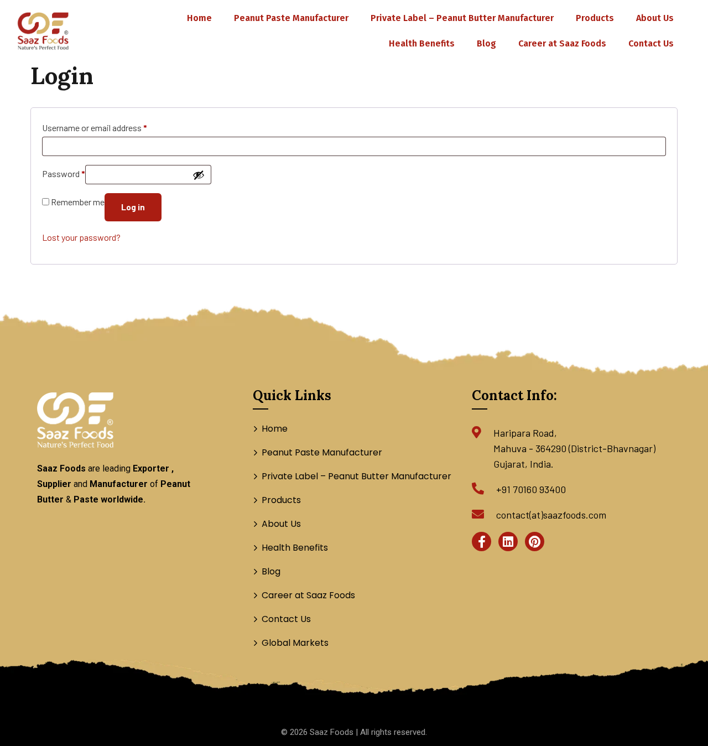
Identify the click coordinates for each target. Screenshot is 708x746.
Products (595, 18)
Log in (133, 207)
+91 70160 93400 (531, 489)
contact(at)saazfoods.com (551, 515)
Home (199, 18)
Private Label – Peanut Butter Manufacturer (462, 18)
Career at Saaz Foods (562, 43)
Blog (486, 43)
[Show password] (198, 175)
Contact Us (651, 43)
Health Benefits (422, 43)
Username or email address (94, 127)
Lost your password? (81, 237)
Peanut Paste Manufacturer (291, 18)
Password (63, 173)
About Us (655, 18)
